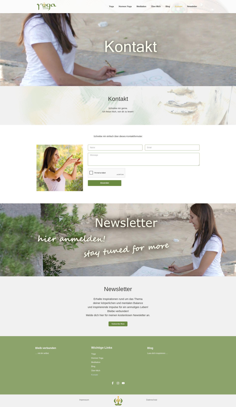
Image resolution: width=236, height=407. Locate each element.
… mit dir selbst (42, 353)
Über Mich (156, 6)
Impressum (84, 400)
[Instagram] (118, 383)
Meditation (141, 6)
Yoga (111, 6)
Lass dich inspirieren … (157, 353)
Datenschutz (151, 400)
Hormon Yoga (125, 6)
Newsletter (192, 6)
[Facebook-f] (112, 383)
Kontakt (178, 6)
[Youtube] (123, 383)
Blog (168, 6)
